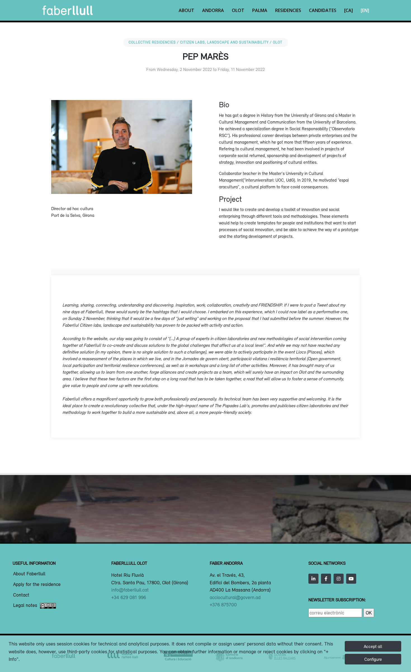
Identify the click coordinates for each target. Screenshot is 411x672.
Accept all (373, 646)
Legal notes (25, 605)
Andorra (213, 10)
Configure (373, 659)
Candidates (322, 10)
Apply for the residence (37, 584)
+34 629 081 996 (128, 597)
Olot (238, 10)
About (186, 10)
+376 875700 (223, 604)
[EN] (365, 10)
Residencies (288, 10)
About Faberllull (29, 573)
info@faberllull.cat (130, 590)
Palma (259, 10)
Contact (21, 595)
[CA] (348, 10)
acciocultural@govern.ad (235, 597)
